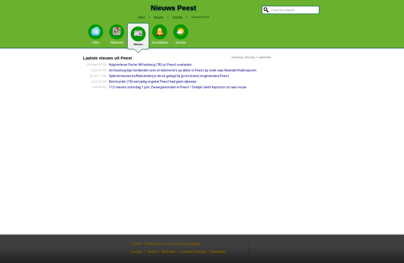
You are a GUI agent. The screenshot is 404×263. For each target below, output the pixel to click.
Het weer (181, 42)
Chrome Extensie (193, 251)
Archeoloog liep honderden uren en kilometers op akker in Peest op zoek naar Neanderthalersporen (182, 70)
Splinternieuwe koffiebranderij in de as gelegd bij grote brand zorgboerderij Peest (169, 76)
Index (141, 17)
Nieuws (138, 44)
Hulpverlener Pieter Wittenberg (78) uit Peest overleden (150, 65)
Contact (136, 251)
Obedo (195, 244)
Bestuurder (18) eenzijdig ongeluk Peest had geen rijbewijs (152, 81)
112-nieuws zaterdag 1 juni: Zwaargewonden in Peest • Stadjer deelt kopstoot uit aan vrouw (177, 87)
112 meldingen (160, 42)
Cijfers (95, 42)
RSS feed (169, 251)
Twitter (152, 251)
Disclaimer (218, 251)
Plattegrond (116, 42)
